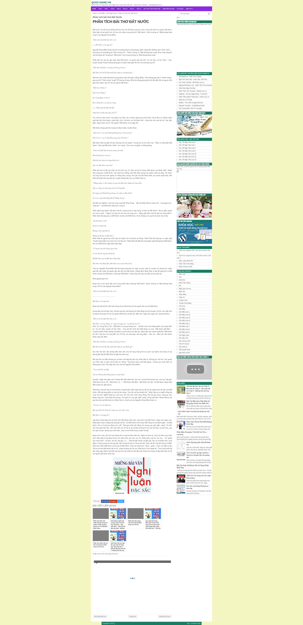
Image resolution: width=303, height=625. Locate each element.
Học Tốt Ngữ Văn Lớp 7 (187, 145)
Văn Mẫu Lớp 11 (184, 318)
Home (94, 8)
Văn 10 (125, 8)
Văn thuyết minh (184, 350)
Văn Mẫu (182, 309)
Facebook (105, 501)
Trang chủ (132, 616)
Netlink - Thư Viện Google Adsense (191, 103)
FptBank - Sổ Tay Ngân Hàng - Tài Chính (193, 94)
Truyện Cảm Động (185, 303)
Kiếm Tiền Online (168, 8)
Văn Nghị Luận (184, 335)
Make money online (185, 267)
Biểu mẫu (182, 274)
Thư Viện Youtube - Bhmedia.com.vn (191, 82)
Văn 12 (139, 8)
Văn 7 (106, 8)
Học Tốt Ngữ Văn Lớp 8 (187, 148)
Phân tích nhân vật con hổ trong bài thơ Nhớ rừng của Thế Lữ (100, 544)
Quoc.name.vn (101, 2)
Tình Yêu (182, 306)
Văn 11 (132, 8)
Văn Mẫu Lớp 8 (184, 329)
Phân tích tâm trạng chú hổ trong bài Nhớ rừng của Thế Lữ (135, 522)
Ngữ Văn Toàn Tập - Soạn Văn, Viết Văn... (193, 79)
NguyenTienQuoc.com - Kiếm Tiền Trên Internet (195, 85)
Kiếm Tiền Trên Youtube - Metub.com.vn (193, 91)
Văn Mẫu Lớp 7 (184, 326)
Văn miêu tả (183, 347)
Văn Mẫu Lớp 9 (184, 332)
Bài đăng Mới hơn (100, 616)
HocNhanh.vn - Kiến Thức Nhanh (190, 76)
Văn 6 (100, 8)
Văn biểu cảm (183, 338)
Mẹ (180, 286)
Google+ (113, 501)
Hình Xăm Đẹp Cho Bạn (187, 88)
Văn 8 (112, 8)
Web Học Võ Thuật (185, 100)
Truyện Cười (183, 300)
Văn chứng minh (184, 341)
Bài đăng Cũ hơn (164, 616)
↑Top (187, 623)
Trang (198, 623)
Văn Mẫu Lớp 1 (184, 312)
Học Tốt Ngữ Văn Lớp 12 (187, 160)
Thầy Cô (182, 297)
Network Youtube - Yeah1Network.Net (192, 105)
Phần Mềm (182, 294)
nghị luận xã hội (184, 352)
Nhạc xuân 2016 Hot (186, 261)
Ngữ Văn (182, 291)
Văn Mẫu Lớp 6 (184, 323)
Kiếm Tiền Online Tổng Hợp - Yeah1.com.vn (194, 97)
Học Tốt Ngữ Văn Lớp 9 (187, 151)
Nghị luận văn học (185, 289)
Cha (180, 277)
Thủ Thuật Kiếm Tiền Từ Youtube (190, 108)
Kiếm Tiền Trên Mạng (186, 264)
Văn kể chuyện (184, 344)
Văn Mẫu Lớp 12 (184, 320)
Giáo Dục (182, 280)
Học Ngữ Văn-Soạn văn (151, 8)
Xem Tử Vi (189, 8)
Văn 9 (119, 8)
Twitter (121, 501)
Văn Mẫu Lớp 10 (184, 315)
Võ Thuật (180, 8)
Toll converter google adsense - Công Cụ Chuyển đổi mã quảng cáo (197, 455)
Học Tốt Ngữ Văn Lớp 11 (187, 157)
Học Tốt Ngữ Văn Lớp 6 (187, 142)
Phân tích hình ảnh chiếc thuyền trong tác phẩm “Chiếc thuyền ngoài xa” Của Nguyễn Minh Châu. (100, 524)
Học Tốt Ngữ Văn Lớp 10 (187, 154)
